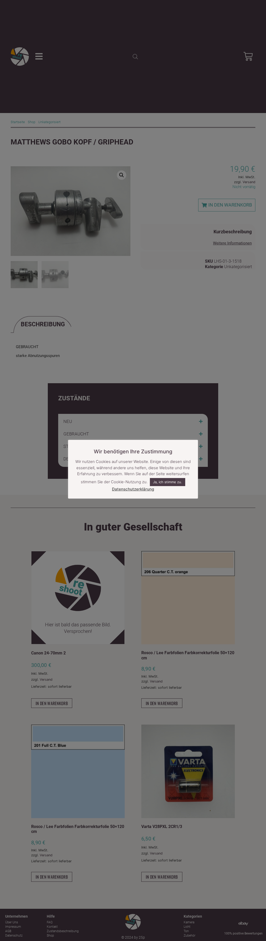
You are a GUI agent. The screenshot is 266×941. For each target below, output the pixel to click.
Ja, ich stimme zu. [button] (167, 482)
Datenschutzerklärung (133, 489)
